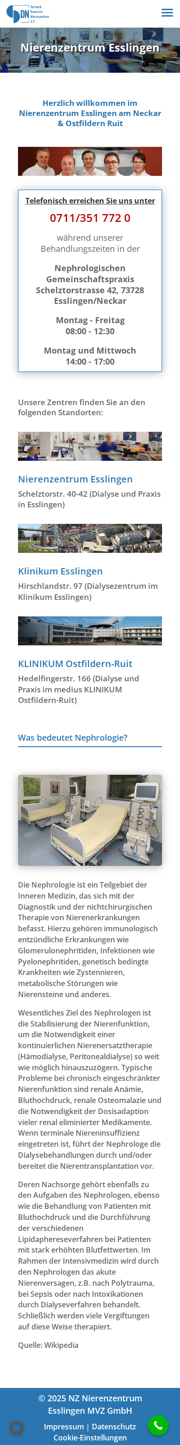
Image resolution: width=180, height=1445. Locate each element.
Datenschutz (114, 1427)
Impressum (64, 1427)
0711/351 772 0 (90, 217)
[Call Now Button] (158, 1426)
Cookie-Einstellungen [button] (90, 1438)
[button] (16, 1428)
